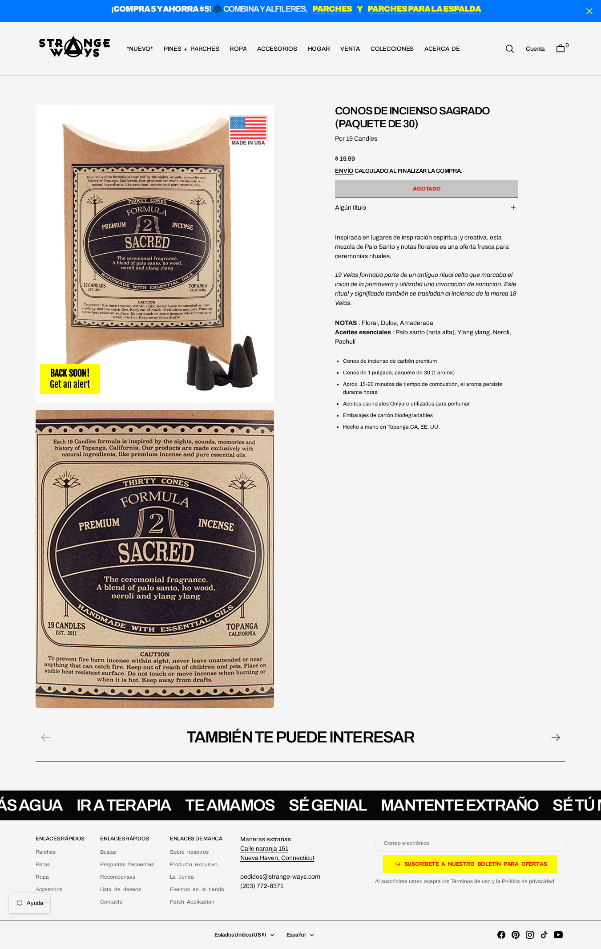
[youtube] (558, 935)
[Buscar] (510, 49)
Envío (344, 170)
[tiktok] (544, 935)
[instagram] (530, 935)
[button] (535, 48)
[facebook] (501, 935)
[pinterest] (515, 935)
